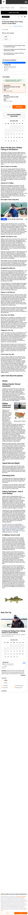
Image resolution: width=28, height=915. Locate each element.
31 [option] (16, 141)
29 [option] (11, 141)
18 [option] (19, 133)
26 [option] (22, 137)
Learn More (4, 690)
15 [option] (11, 133)
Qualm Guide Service (22, 896)
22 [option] (11, 137)
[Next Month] (23, 120)
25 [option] (19, 137)
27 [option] (5, 141)
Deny (7, 913)
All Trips (2, 7)
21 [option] (8, 137)
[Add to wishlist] (18, 17)
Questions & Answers (18, 26)
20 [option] (5, 137)
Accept (20, 913)
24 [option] (16, 137)
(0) (10, 26)
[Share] (22, 17)
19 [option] (22, 133)
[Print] (25, 17)
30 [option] (14, 141)
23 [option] (14, 137)
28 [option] (8, 141)
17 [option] (16, 133)
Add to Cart (19, 106)
